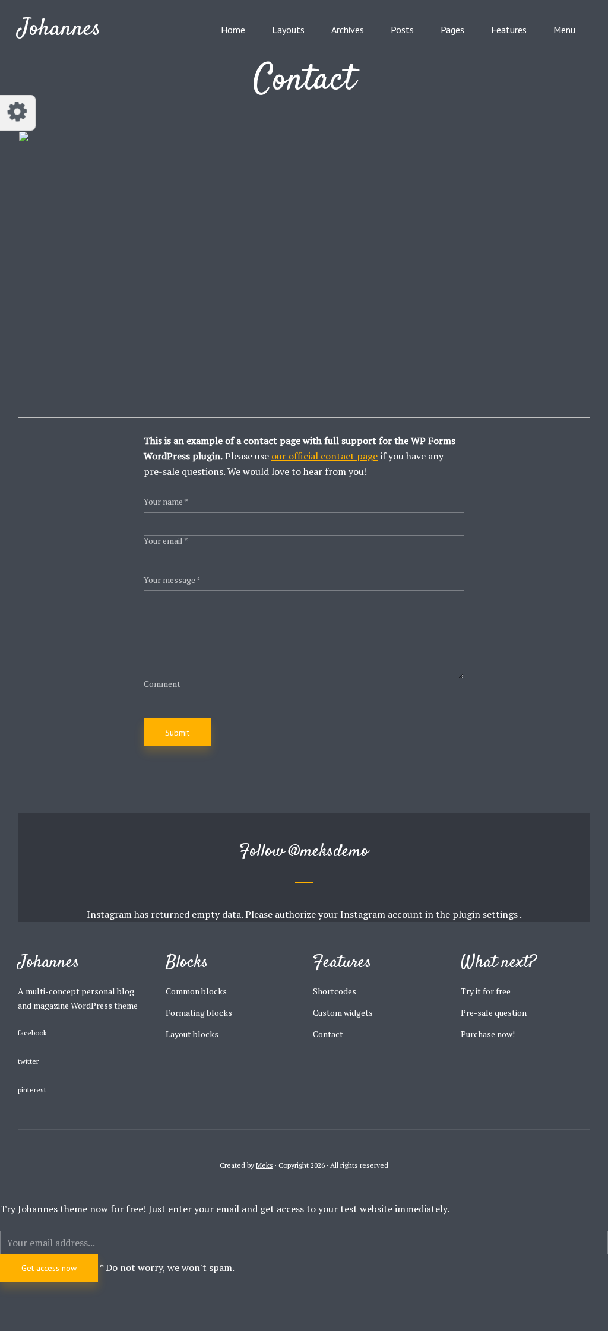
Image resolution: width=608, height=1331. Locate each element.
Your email (166, 541)
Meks (264, 1165)
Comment (162, 684)
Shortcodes (334, 991)
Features (509, 30)
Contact (328, 1034)
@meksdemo (329, 851)
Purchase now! (488, 1034)
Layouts (288, 30)
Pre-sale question (494, 1012)
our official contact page (324, 455)
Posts (402, 30)
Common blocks (196, 991)
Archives (347, 30)
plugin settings (486, 914)
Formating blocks (199, 1012)
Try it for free (486, 991)
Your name (166, 502)
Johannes (59, 29)
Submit (177, 732)
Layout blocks (192, 1034)
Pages (452, 30)
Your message (172, 580)
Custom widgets (343, 1012)
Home (233, 30)
